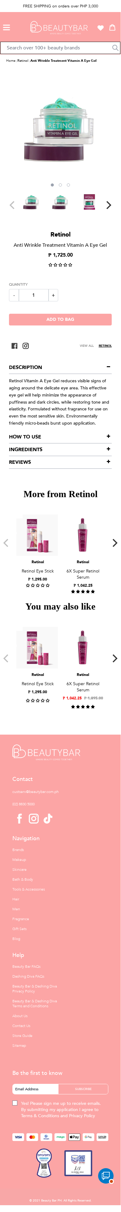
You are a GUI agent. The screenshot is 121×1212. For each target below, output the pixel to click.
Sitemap (19, 1045)
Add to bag (60, 319)
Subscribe (83, 1089)
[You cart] (112, 27)
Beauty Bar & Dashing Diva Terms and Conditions (34, 1004)
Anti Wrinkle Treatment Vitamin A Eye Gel (63, 60)
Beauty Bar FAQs (26, 966)
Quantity (18, 284)
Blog (16, 938)
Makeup (19, 859)
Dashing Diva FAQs (28, 976)
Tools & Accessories (28, 889)
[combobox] (60, 48)
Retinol (22, 60)
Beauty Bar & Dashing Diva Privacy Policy (34, 989)
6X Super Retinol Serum (83, 574)
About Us (20, 1015)
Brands (18, 849)
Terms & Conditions (40, 1116)
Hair (15, 899)
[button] (6, 26)
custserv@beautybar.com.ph (35, 791)
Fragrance (20, 918)
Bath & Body (22, 879)
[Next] (108, 205)
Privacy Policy (82, 1116)
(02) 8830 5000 (23, 804)
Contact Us (21, 1025)
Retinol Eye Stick (38, 571)
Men (16, 909)
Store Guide (22, 1035)
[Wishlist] (100, 27)
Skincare (19, 869)
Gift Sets (19, 928)
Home (10, 60)
